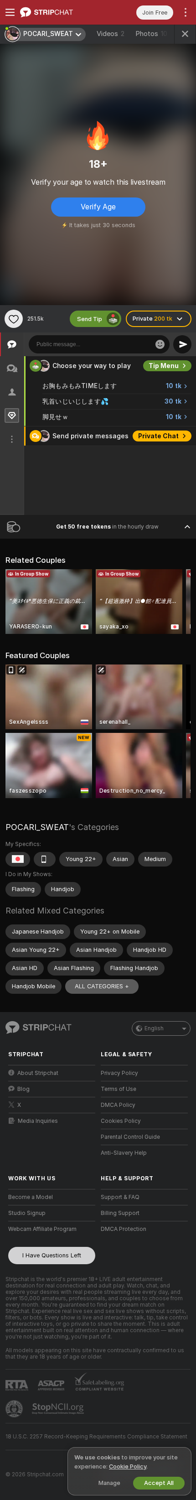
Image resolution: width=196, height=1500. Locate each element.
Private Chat (158, 436)
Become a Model (30, 1197)
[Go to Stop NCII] (59, 1408)
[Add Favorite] (14, 319)
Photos (151, 34)
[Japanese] (17, 859)
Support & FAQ (120, 1197)
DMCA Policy (118, 1105)
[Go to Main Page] (59, 12)
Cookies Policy (121, 1121)
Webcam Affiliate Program (42, 1229)
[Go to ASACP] (52, 1386)
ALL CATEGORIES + (102, 986)
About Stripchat (37, 1073)
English (154, 1028)
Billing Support (120, 1213)
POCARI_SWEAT (37, 827)
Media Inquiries (38, 1121)
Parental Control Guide (130, 1137)
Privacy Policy (119, 1073)
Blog (23, 1089)
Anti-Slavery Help (124, 1153)
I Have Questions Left (51, 1255)
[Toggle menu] (10, 12)
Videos (110, 34)
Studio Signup (27, 1213)
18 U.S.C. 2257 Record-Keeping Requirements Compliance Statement (96, 1436)
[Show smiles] (160, 344)
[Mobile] (45, 859)
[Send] (182, 344)
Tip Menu (164, 365)
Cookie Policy (127, 1466)
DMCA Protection (123, 1229)
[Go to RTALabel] (17, 1385)
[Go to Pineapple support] (15, 1408)
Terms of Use (118, 1089)
